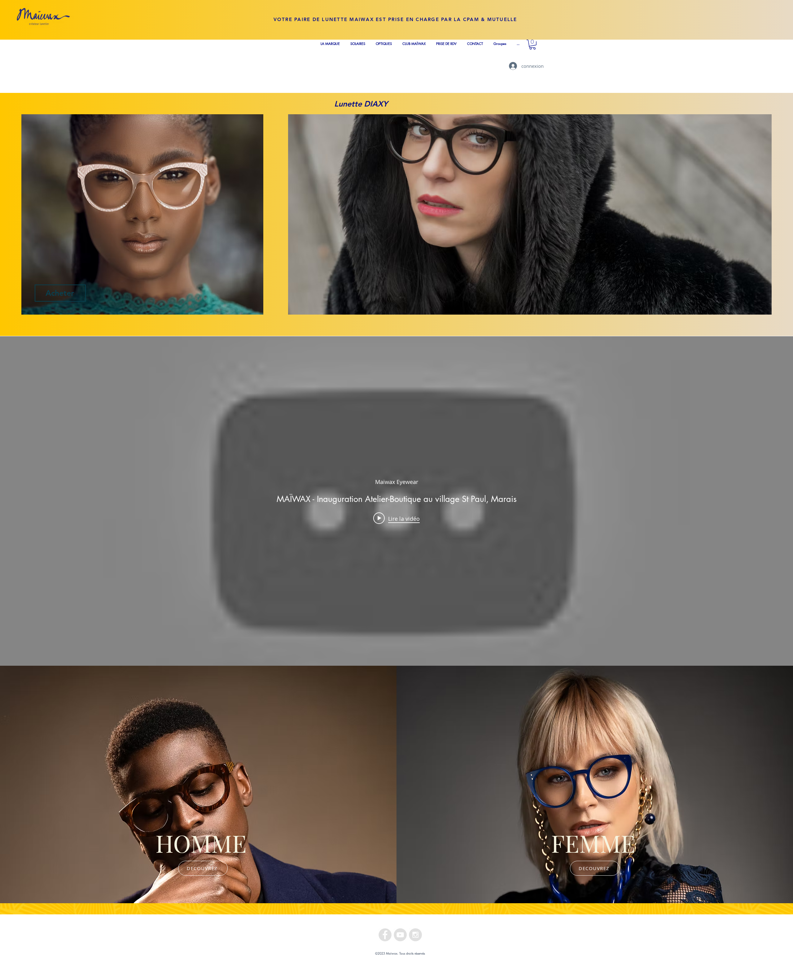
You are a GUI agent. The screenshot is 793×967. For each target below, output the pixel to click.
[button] (532, 45)
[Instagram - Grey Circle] (415, 934)
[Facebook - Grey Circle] (385, 934)
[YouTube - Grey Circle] (400, 934)
